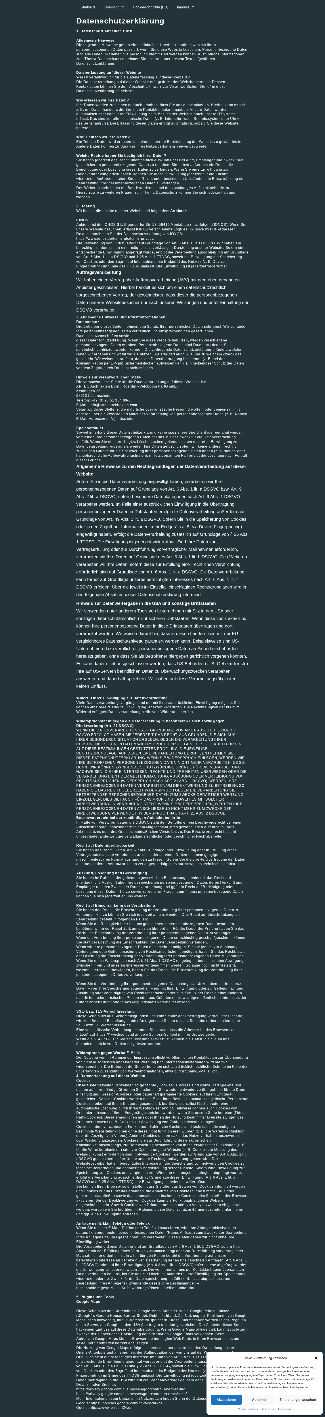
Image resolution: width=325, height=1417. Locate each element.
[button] (316, 1358)
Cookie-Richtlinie (248, 1409)
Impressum (284, 1409)
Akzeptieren (226, 1400)
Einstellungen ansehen (298, 1400)
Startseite (88, 7)
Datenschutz (268, 1409)
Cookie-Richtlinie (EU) (150, 7)
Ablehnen (259, 1400)
